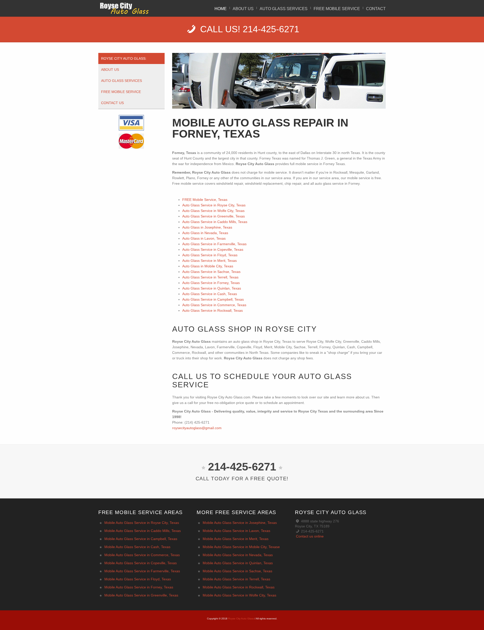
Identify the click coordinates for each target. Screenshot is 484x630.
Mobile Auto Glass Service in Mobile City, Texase (241, 547)
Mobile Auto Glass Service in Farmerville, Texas (142, 571)
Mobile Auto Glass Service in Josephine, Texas (240, 523)
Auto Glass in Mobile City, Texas (207, 266)
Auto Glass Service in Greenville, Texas (213, 216)
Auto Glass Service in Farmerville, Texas (214, 244)
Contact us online (310, 536)
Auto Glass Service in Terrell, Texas (210, 277)
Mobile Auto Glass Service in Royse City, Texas (141, 523)
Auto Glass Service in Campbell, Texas (213, 299)
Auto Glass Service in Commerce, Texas (214, 305)
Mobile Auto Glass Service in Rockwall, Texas (239, 587)
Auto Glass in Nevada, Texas (205, 233)
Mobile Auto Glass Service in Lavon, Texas (236, 531)
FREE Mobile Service (337, 8)
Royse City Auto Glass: (123, 58)
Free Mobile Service (121, 92)
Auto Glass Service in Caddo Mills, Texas (214, 222)
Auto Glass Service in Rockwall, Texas (212, 310)
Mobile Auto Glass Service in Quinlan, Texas (238, 563)
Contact (376, 8)
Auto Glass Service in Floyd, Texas (209, 255)
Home (221, 8)
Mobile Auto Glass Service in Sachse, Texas (237, 571)
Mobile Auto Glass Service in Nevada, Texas (238, 555)
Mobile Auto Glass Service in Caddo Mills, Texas (142, 531)
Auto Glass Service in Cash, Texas (209, 294)
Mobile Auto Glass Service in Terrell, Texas (236, 579)
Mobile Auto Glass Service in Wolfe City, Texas (239, 595)
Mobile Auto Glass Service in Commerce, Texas (142, 555)
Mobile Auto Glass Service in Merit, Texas (235, 539)
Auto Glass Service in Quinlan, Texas (211, 288)
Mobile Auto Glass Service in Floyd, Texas (137, 579)
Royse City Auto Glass (241, 618)
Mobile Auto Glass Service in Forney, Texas (138, 587)
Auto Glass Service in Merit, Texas (209, 261)
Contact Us (112, 103)
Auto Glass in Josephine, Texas (207, 227)
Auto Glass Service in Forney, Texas (211, 283)
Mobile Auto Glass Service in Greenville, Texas (141, 595)
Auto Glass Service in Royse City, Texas (214, 205)
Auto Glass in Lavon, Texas (204, 238)
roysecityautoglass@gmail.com (197, 428)
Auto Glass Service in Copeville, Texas (212, 249)
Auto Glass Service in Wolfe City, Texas (213, 211)
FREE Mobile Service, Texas (204, 200)
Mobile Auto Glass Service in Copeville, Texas (140, 563)
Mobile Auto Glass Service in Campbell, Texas (140, 539)
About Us (243, 8)
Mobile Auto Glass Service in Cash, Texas (137, 547)
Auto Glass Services (284, 8)
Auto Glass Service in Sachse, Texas (211, 272)
